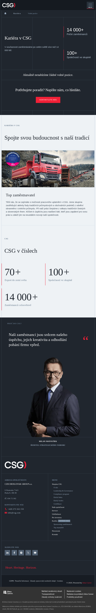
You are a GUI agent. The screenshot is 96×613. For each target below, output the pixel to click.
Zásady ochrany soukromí (52, 597)
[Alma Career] (8, 592)
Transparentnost (48, 594)
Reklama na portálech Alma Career (80, 594)
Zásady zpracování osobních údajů (43, 581)
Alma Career (87, 583)
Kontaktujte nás (48, 100)
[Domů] (5, 13)
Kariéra (17, 13)
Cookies (60, 581)
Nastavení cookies (74, 591)
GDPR (11, 581)
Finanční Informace (22, 581)
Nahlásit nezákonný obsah (52, 591)
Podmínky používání (74, 597)
